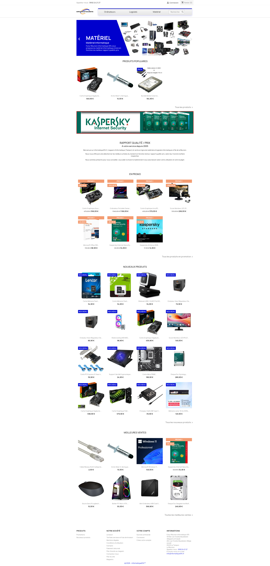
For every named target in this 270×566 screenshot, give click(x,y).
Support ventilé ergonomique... (120, 374)
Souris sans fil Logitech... (91, 504)
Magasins (110, 559)
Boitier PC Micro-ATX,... (120, 504)
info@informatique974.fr (175, 554)
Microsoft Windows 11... (149, 467)
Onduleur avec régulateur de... (179, 301)
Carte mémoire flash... (91, 301)
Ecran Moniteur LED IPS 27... (179, 338)
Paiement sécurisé (113, 548)
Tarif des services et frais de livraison (120, 537)
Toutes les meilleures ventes (179, 515)
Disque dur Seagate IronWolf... (179, 504)
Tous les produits (184, 107)
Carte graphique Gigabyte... (90, 96)
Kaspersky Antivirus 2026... (149, 245)
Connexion (141, 537)
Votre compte (143, 531)
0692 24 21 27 (94, 2)
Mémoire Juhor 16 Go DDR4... (179, 411)
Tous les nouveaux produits (179, 422)
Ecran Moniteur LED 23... (179, 208)
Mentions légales (113, 540)
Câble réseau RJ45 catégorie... (91, 467)
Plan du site (111, 557)
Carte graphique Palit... (120, 411)
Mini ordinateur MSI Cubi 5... (150, 504)
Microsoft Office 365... (91, 245)
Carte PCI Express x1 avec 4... (91, 374)
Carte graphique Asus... (91, 208)
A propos (110, 546)
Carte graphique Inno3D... (149, 208)
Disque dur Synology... (179, 374)
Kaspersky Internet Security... (120, 245)
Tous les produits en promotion (178, 256)
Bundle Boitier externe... (150, 96)
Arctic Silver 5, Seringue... (120, 96)
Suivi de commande (143, 535)
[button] (85, 38)
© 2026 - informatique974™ (135, 563)
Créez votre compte (144, 540)
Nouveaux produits (83, 537)
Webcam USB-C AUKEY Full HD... (149, 301)
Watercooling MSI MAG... (120, 338)
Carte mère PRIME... (149, 374)
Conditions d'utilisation (115, 543)
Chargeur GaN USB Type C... (150, 411)
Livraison (110, 535)
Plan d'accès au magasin (115, 551)
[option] (135, 38)
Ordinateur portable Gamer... (120, 208)
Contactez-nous (113, 554)
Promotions (80, 535)
